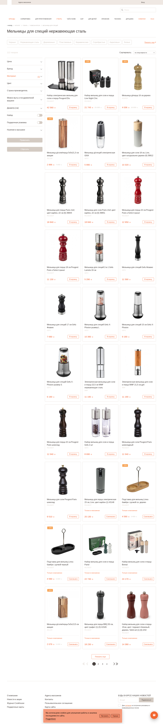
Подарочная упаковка (16, 123)
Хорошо (115, 716)
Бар (82, 19)
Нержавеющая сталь (29, 42)
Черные (12, 42)
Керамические (82, 42)
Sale (152, 19)
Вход (143, 2)
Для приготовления (43, 19)
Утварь (59, 19)
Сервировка (25, 19)
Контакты (49, 699)
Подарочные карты (15, 707)
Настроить (105, 716)
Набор (10, 115)
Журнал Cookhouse (15, 703)
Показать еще (100, 657)
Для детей (92, 19)
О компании (12, 696)
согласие (128, 705)
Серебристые (99, 42)
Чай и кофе (71, 19)
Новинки (142, 19)
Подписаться (146, 700)
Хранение (105, 19)
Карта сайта (50, 707)
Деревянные (49, 42)
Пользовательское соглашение (58, 703)
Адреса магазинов (24, 2)
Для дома (129, 19)
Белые (127, 42)
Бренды (12, 19)
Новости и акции (14, 699)
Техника (117, 19)
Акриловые (115, 42)
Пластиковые (65, 42)
